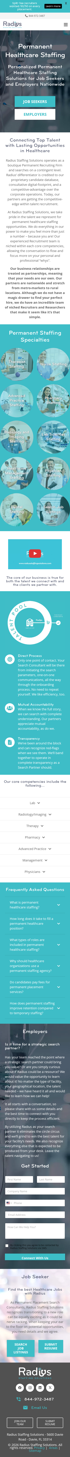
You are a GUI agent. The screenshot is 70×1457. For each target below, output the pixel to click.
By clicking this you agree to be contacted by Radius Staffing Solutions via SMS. (34, 1247)
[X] (50, 1388)
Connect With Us (35, 1258)
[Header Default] (12, 24)
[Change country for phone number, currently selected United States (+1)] (9, 1203)
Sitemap (35, 1450)
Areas (53, 1448)
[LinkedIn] (40, 1388)
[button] (65, 24)
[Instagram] (30, 1388)
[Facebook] (20, 1388)
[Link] (16, 364)
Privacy (39, 1448)
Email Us (39, 1408)
